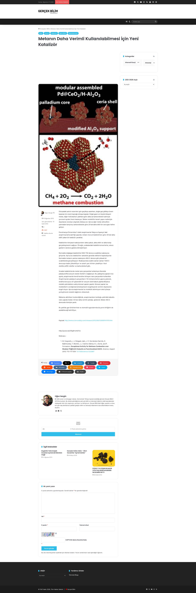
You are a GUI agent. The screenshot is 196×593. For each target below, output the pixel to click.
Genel (47, 33)
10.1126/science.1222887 (85, 351)
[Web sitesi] (56, 411)
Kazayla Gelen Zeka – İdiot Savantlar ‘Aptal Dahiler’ (77, 452)
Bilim (48, 29)
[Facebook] (58, 411)
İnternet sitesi (84, 525)
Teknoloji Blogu (74, 575)
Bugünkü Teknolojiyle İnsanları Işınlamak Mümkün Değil (51, 453)
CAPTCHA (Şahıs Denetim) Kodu (76, 540)
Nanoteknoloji (73, 33)
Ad (42, 516)
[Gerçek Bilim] (48, 11)
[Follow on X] (54, 213)
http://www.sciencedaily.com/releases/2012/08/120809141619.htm (88, 320)
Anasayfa (43, 29)
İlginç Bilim (63, 33)
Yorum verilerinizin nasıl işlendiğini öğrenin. (89, 552)
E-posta (44, 525)
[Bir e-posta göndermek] (41, 215)
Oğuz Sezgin (49, 213)
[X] (61, 411)
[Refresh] (56, 533)
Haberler (54, 33)
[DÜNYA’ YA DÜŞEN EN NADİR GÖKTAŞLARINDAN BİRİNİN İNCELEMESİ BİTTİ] (103, 458)
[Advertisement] (78, 66)
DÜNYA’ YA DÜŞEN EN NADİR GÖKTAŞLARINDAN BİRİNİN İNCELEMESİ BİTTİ (102, 470)
